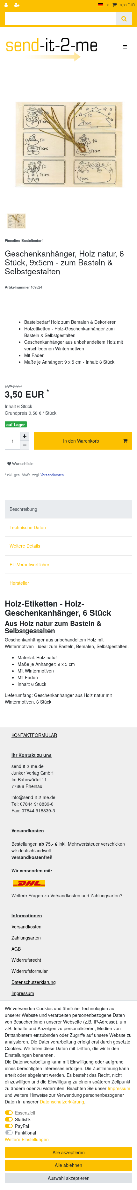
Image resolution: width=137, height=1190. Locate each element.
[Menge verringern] (24, 445)
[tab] (68, 509)
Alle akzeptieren (69, 1152)
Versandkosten (52, 474)
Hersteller (19, 583)
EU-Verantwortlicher (29, 564)
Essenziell (25, 1112)
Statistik (23, 1119)
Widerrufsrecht (26, 960)
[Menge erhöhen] (24, 436)
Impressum (22, 993)
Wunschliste (22, 463)
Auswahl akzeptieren (69, 1178)
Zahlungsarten (26, 937)
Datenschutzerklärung (33, 982)
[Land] (100, 5)
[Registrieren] (17, 5)
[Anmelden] (6, 5)
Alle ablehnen (68, 1165)
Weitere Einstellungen (27, 1139)
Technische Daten (28, 527)
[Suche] (124, 18)
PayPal (22, 1126)
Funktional (25, 1132)
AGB (16, 949)
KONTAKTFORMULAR (34, 735)
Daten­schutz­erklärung (62, 1101)
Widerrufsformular (29, 971)
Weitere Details (25, 546)
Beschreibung (23, 509)
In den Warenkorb (81, 441)
